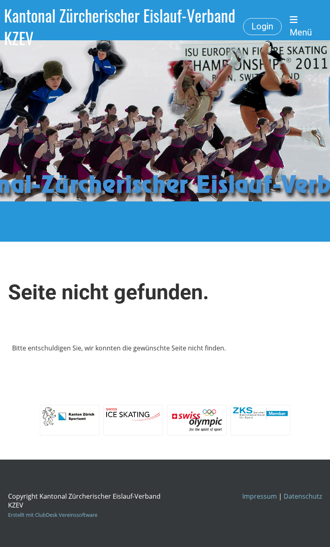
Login (262, 26)
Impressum (259, 496)
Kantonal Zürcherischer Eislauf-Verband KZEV (119, 26)
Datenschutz (303, 496)
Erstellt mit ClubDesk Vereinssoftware (52, 514)
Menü (301, 32)
